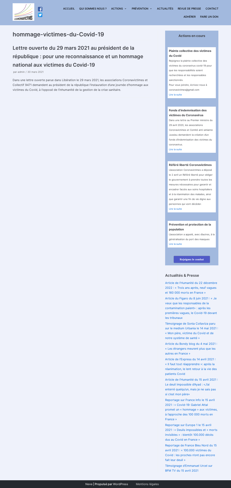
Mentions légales (147, 484)
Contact (212, 8)
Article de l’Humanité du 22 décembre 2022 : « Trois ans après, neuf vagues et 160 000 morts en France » (191, 287)
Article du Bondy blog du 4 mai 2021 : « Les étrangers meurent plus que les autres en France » (191, 348)
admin (21, 71)
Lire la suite (175, 94)
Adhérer (190, 16)
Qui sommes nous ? (93, 8)
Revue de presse (189, 8)
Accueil (69, 8)
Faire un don (209, 16)
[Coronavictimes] (23, 12)
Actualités (165, 8)
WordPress (120, 484)
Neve (88, 484)
